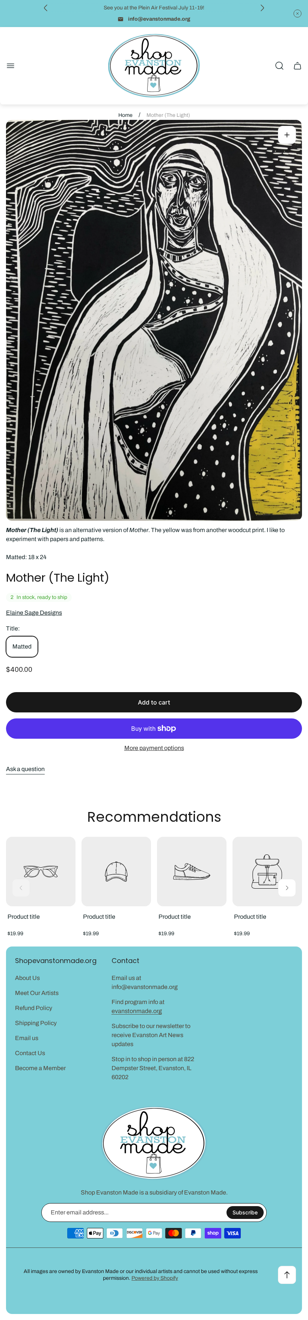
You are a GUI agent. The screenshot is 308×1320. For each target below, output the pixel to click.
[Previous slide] (45, 7)
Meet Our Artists (37, 993)
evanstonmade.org (137, 1011)
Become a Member (40, 1068)
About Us (27, 978)
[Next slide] (262, 7)
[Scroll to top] (287, 1275)
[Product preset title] (40, 871)
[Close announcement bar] (297, 13)
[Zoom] (287, 135)
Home (125, 115)
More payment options (154, 748)
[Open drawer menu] (10, 65)
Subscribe (245, 1212)
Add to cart (154, 702)
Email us (26, 1038)
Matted (22, 646)
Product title (24, 916)
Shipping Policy (36, 1023)
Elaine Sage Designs (34, 612)
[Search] (279, 65)
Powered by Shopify (154, 1278)
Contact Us (30, 1053)
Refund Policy (33, 1008)
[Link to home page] (154, 1143)
